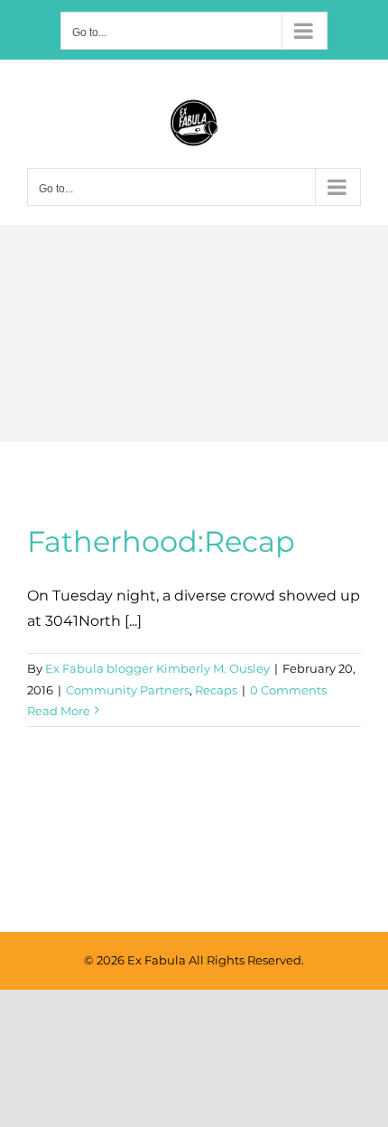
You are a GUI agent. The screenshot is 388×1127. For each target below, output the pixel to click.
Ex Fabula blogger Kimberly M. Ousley (157, 668)
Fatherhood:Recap (161, 541)
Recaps (216, 690)
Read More (58, 710)
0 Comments (288, 690)
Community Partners (127, 690)
